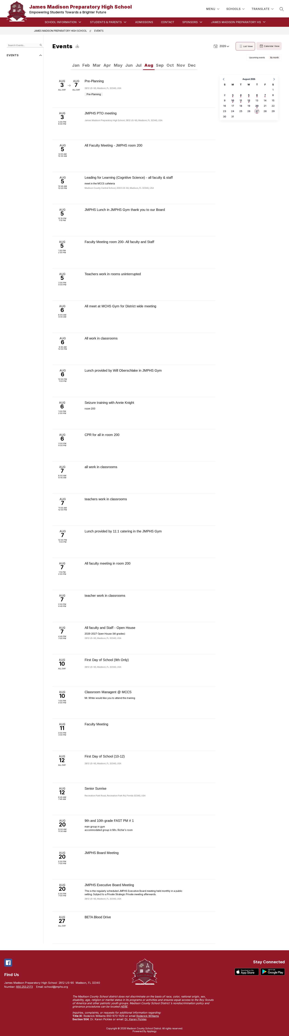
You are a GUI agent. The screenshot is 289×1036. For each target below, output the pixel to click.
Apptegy (152, 1031)
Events (99, 30)
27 (257, 111)
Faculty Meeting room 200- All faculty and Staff (119, 242)
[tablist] (102, 65)
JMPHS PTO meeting (101, 113)
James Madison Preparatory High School (60, 30)
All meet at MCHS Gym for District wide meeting (120, 306)
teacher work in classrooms (105, 595)
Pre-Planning (94, 81)
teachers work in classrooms (106, 499)
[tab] (76, 65)
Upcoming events (257, 57)
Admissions (144, 22)
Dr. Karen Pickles (136, 1019)
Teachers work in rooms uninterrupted (113, 274)
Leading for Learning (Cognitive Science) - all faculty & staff (129, 177)
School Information (61, 22)
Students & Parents (106, 22)
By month (274, 57)
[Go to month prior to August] (223, 79)
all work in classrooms (101, 467)
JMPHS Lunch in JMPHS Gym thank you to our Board (125, 209)
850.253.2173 (24, 986)
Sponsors (190, 22)
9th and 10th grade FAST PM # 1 (109, 820)
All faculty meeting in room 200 (107, 563)
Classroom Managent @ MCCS (108, 692)
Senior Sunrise (95, 788)
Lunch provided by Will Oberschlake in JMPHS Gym (123, 370)
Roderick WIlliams (147, 1016)
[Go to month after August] (274, 79)
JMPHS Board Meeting (102, 852)
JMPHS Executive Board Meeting (109, 885)
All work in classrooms (101, 338)
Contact (167, 22)
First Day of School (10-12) (105, 756)
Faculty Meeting (96, 724)
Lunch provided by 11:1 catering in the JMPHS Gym (123, 531)
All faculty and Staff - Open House (110, 627)
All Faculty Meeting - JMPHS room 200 (113, 145)
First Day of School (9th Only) (107, 660)
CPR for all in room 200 (102, 434)
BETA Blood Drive (98, 917)
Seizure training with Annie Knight (109, 402)
